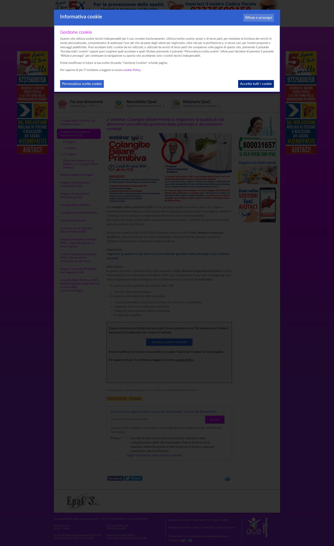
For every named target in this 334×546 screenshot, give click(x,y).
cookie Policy (132, 70)
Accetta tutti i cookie (256, 84)
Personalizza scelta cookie (82, 84)
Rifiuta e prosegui (258, 18)
